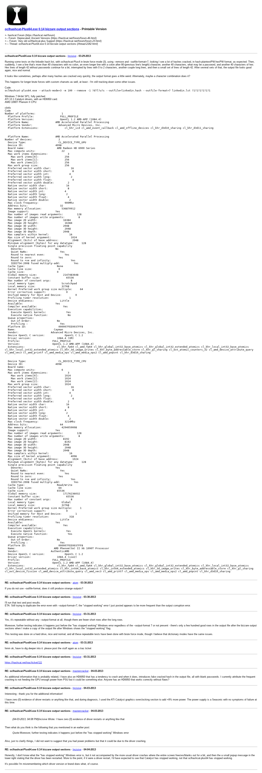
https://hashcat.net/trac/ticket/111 (23, 662)
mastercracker (81, 671)
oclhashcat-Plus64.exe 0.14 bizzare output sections (42, 29)
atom (75, 582)
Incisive (72, 56)
